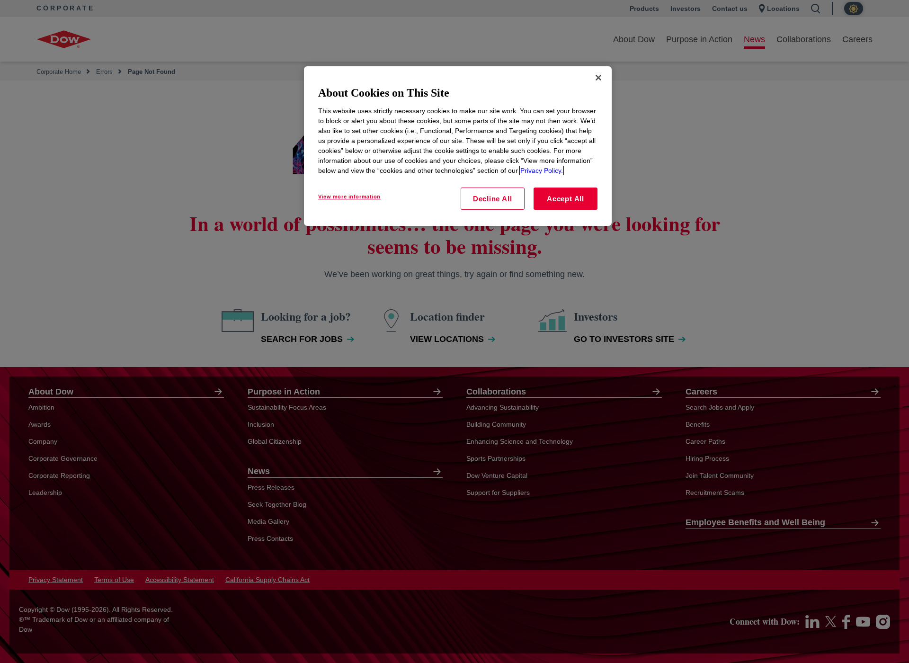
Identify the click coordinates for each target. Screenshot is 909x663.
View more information (349, 196)
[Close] (598, 77)
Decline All (492, 199)
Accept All (565, 199)
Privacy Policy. (541, 170)
